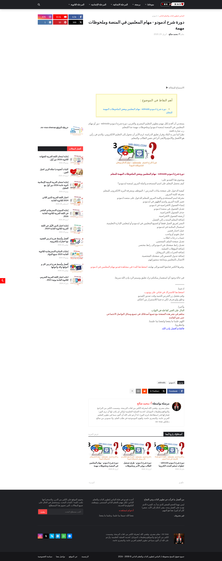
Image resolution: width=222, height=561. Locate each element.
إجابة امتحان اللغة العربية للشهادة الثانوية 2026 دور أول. (54, 158)
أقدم (181, 482)
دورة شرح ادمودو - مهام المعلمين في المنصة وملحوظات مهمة (103, 464)
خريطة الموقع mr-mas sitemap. (54, 127)
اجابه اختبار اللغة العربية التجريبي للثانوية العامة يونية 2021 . (54, 278)
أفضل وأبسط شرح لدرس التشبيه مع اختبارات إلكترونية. (54, 240)
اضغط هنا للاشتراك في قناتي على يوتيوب (164, 292)
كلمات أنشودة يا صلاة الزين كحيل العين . (54, 170)
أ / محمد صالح (144, 403)
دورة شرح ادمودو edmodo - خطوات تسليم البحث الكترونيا (171, 464)
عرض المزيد (93, 434)
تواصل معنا (60, 556)
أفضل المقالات (75, 149)
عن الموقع (73, 556)
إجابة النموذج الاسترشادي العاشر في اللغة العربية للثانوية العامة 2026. (54, 213)
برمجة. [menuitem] (137, 4)
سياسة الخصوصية (45, 556)
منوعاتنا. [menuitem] (150, 4)
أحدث (92, 482)
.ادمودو (154, 16)
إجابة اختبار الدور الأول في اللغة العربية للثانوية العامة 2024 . (54, 227)
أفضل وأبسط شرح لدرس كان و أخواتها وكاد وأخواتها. (54, 265)
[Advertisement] (136, 61)
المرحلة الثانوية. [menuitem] (77, 4)
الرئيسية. (85, 556)
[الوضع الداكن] (2, 280)
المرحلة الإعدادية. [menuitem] (98, 4)
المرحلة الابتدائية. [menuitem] (120, 4)
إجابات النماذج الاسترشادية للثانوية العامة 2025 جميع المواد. (53, 253)
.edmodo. (162, 382)
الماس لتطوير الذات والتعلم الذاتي (171, 16)
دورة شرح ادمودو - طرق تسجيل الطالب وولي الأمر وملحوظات (137, 464)
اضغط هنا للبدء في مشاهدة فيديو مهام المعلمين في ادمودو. (118, 266)
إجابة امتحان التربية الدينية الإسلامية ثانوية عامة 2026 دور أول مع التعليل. (53, 185)
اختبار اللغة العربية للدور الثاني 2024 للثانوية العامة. (55, 199)
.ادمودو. (172, 382)
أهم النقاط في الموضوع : (156, 100)
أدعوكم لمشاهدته (126, 510)
